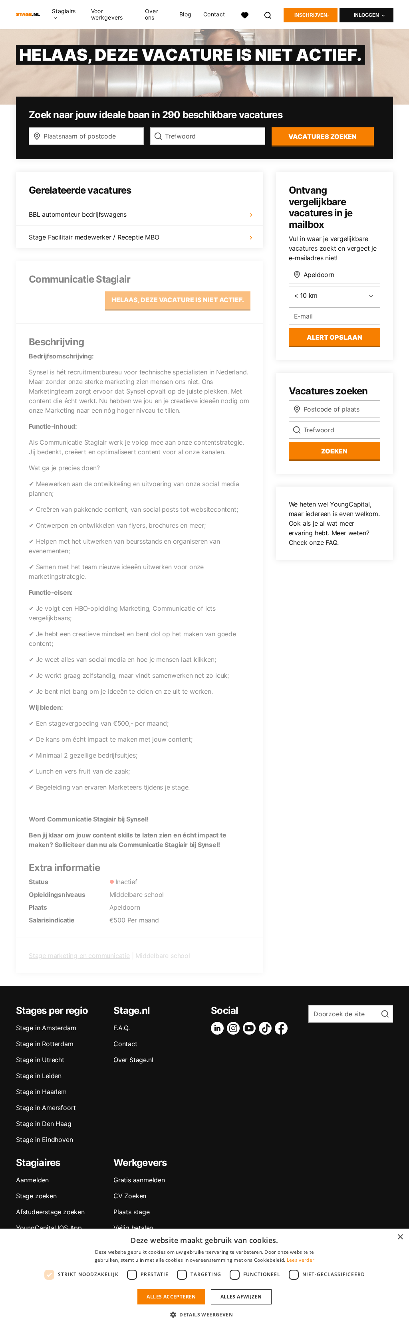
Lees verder (300, 1260)
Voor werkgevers (107, 14)
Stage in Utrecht (40, 1060)
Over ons (151, 14)
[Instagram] (235, 1028)
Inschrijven (310, 15)
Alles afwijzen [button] (241, 1296)
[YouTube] (251, 1028)
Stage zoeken (36, 1196)
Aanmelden (32, 1180)
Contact (214, 14)
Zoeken (334, 451)
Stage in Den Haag (43, 1124)
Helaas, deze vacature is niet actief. (177, 300)
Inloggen (366, 15)
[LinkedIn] (219, 1028)
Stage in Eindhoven (44, 1140)
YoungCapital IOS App (49, 1228)
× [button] (400, 1237)
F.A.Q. (121, 1028)
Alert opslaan (334, 337)
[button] (204, 1314)
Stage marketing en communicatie (79, 956)
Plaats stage (131, 1212)
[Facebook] (283, 1028)
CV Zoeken (129, 1196)
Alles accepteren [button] (171, 1296)
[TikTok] (267, 1028)
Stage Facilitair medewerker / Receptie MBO (94, 237)
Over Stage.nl (133, 1060)
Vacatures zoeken (322, 137)
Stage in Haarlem (41, 1092)
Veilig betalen (133, 1228)
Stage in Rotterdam (44, 1044)
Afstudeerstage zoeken (50, 1212)
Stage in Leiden (39, 1076)
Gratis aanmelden (139, 1180)
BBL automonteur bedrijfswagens (78, 214)
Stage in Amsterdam (46, 1028)
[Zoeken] (268, 14)
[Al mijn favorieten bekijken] (244, 14)
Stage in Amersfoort (46, 1108)
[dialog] (204, 1278)
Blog (185, 14)
